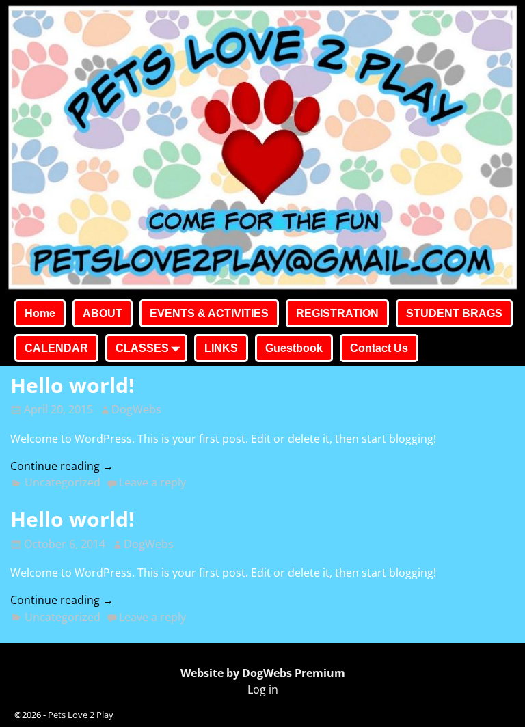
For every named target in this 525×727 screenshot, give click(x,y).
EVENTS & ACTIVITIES (209, 313)
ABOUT (102, 313)
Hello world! (72, 385)
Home (40, 313)
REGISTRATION (337, 313)
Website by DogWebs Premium (262, 673)
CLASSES (142, 348)
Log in (262, 689)
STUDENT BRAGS (454, 313)
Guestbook (294, 348)
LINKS (221, 348)
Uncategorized (62, 482)
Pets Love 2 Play (80, 715)
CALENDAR (56, 348)
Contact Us (379, 348)
